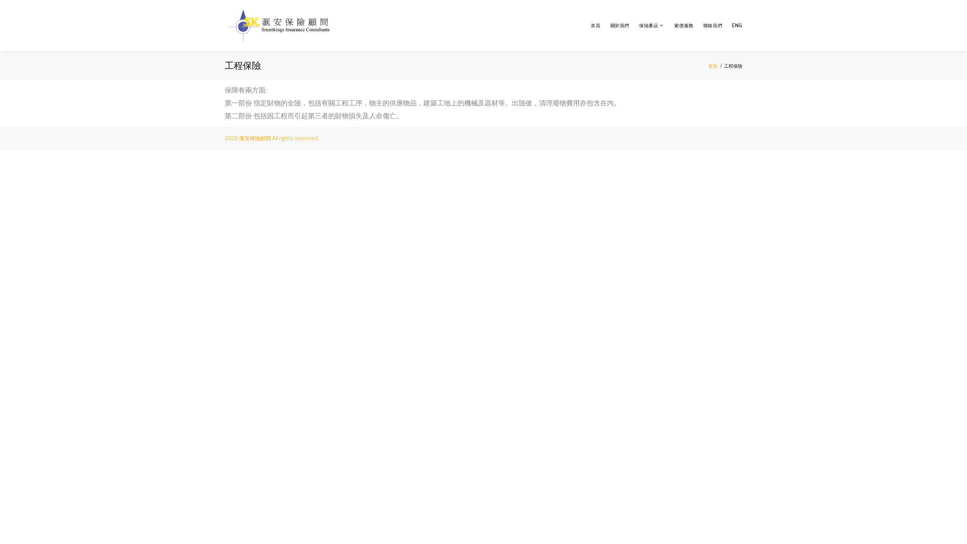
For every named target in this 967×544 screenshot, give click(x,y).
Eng (737, 25)
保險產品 (648, 25)
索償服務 (683, 25)
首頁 (595, 25)
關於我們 (619, 25)
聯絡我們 (712, 25)
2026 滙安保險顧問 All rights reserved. (272, 138)
